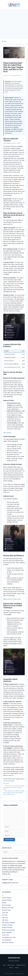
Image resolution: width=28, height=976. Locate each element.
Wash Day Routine (7, 942)
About (4, 965)
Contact (17, 967)
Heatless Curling (7, 925)
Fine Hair (4, 915)
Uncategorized (6, 940)
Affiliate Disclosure (20, 965)
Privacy (11, 967)
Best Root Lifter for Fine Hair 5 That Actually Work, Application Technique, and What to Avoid (13, 787)
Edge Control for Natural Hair (12, 599)
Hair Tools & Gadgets (8, 922)
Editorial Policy (10, 965)
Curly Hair (7, 783)
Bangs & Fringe (6, 900)
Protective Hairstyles (8, 930)
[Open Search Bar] (25, 41)
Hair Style (5, 920)
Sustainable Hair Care (8, 937)
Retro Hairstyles (7, 932)
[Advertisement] (14, 24)
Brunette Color (6, 910)
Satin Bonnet (7, 432)
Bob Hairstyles (6, 905)
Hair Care (5, 917)
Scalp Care (5, 935)
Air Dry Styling (6, 897)
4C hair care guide (8, 781)
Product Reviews (7, 927)
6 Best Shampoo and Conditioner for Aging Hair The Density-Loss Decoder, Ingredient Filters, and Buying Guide (13, 792)
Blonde (4, 902)
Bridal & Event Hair (7, 907)
